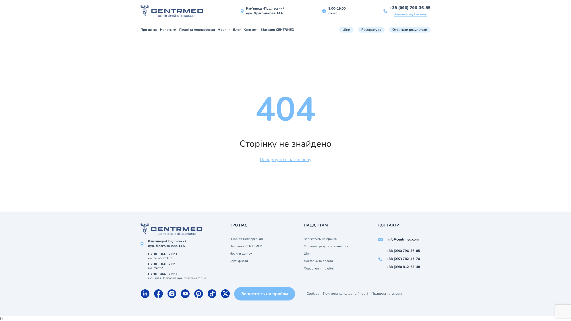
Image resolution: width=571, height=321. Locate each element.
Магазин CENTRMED (277, 29)
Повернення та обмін (319, 269)
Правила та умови (386, 293)
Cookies (313, 293)
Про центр (149, 29)
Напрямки (168, 29)
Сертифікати (239, 261)
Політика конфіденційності (345, 293)
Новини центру (241, 254)
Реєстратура (371, 29)
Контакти (251, 29)
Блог (237, 29)
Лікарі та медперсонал (197, 29)
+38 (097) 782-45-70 (403, 259)
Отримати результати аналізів (326, 246)
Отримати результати (409, 29)
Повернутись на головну (285, 160)
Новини (224, 29)
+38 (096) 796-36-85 (410, 7)
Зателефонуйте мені (410, 14)
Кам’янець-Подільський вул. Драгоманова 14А (265, 10)
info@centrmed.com (403, 239)
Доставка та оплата (318, 261)
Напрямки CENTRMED (246, 246)
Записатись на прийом (320, 239)
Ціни (346, 29)
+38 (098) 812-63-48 (403, 267)
